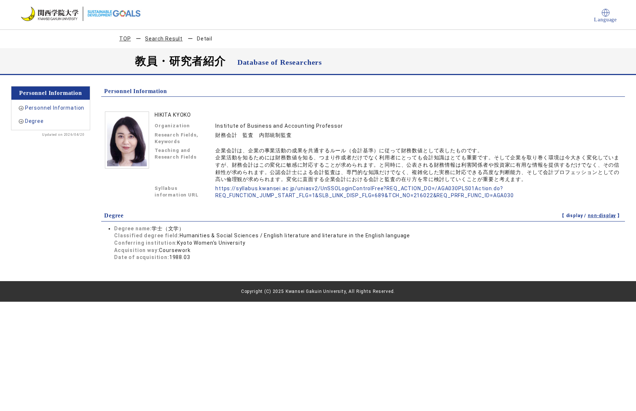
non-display (602, 215)
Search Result (164, 39)
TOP (125, 39)
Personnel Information (55, 108)
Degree (34, 121)
